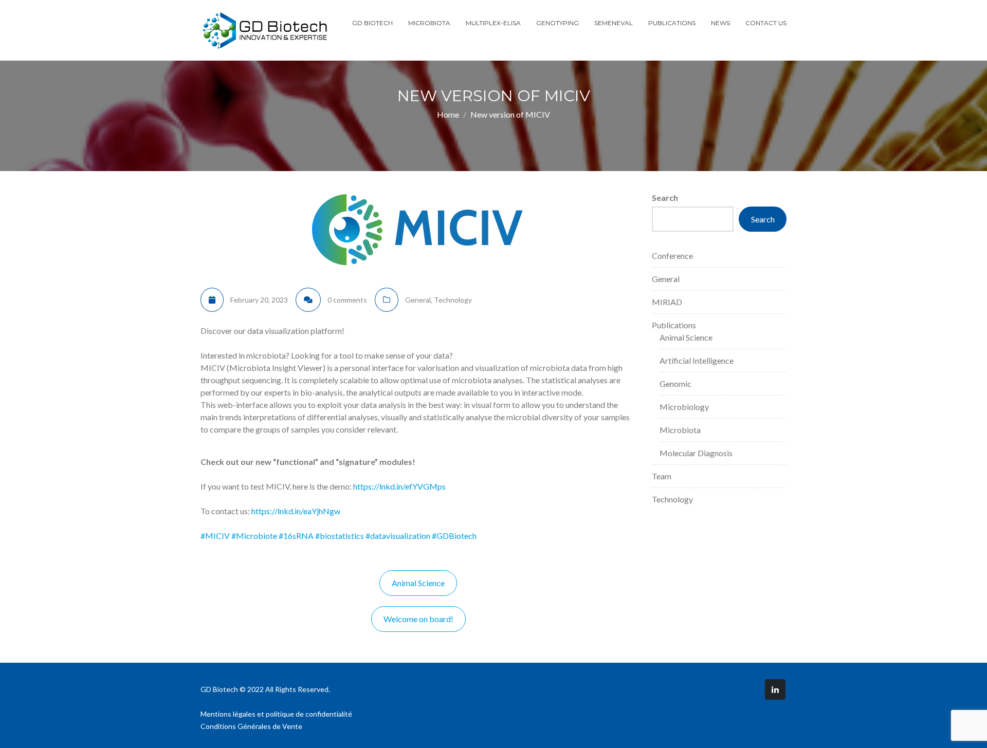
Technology (453, 299)
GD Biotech (372, 23)
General (418, 299)
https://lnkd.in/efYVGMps (399, 486)
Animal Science (418, 583)
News (720, 23)
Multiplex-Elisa (493, 23)
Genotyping (557, 23)
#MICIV (215, 535)
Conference (672, 255)
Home (448, 114)
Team (661, 476)
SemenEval (613, 23)
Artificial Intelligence (697, 360)
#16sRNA (296, 535)
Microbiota (429, 23)
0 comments (347, 299)
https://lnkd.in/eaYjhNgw (295, 511)
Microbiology (684, 407)
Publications (672, 23)
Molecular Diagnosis (696, 453)
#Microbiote (254, 535)
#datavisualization (397, 535)
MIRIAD (667, 302)
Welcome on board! (418, 619)
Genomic (675, 383)
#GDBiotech (454, 535)
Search (665, 197)
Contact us (766, 23)
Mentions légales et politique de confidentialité (276, 713)
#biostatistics (339, 535)
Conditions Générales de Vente (251, 726)
